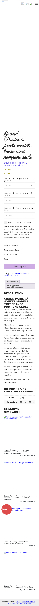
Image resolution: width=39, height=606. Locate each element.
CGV (18, 602)
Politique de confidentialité (19, 603)
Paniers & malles (22, 273)
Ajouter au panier (19, 267)
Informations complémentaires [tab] (15, 286)
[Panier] (23, 4)
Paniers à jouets (11, 275)
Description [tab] (12, 282)
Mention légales (28, 602)
